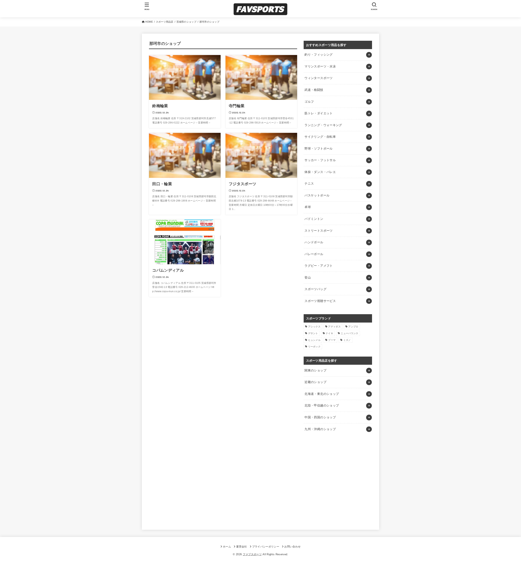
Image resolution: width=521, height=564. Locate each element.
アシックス (314, 326)
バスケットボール (316, 195)
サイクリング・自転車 (320, 136)
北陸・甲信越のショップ (321, 405)
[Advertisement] (338, 481)
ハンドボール (313, 242)
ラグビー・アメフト (318, 265)
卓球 (307, 207)
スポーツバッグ (315, 289)
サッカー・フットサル (320, 160)
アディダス (334, 326)
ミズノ (347, 340)
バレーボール (313, 254)
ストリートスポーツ (318, 230)
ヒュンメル (314, 340)
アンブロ (353, 326)
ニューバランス (349, 333)
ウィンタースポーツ (318, 78)
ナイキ (329, 333)
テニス (309, 183)
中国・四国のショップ (320, 417)
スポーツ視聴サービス (320, 301)
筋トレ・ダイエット (318, 113)
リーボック (314, 346)
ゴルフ (309, 101)
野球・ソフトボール (318, 148)
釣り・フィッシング (318, 54)
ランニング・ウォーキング (323, 125)
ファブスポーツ (252, 554)
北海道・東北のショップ (321, 393)
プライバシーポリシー (265, 546)
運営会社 (241, 546)
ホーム (227, 546)
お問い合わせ (292, 546)
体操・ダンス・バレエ (320, 172)
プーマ (332, 340)
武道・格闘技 (313, 89)
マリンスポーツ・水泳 (320, 66)
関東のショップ (315, 370)
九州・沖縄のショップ (320, 429)
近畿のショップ (315, 382)
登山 (307, 277)
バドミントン (313, 218)
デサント (313, 333)
